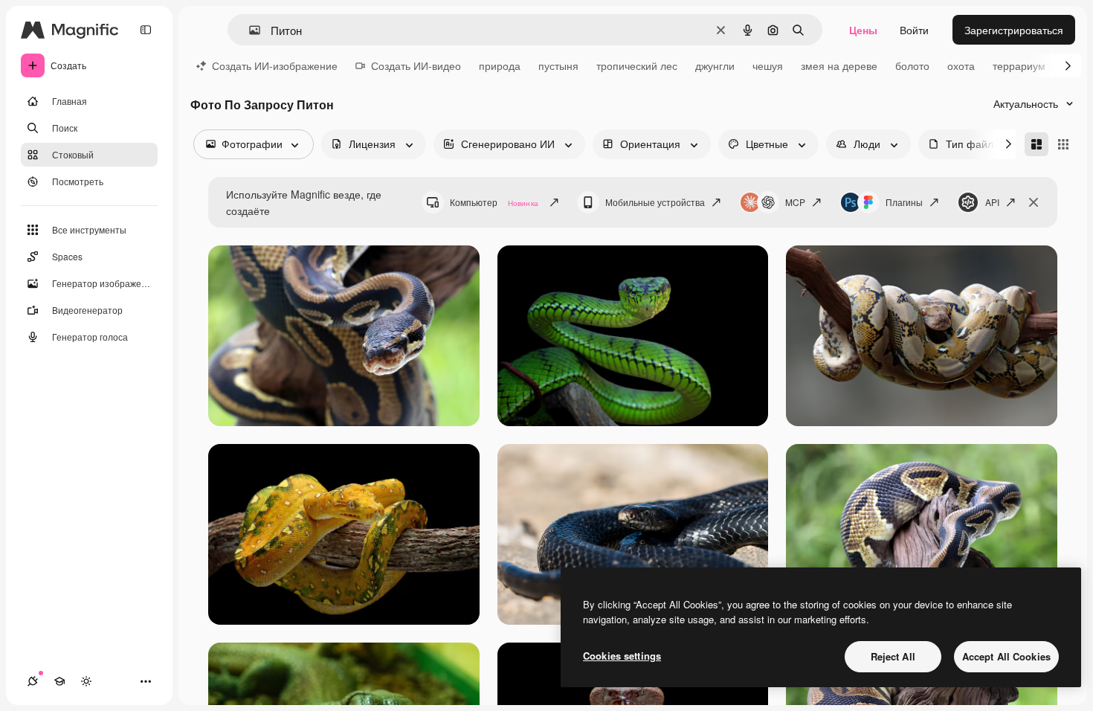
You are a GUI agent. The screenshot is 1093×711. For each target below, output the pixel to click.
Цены (863, 29)
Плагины (904, 202)
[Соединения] (33, 681)
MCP (795, 202)
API (992, 202)
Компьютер (494, 202)
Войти (914, 29)
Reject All (893, 656)
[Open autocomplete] (248, 30)
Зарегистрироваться (1013, 29)
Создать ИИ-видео (416, 65)
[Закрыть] (1033, 202)
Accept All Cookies (1006, 656)
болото (912, 65)
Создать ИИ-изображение (275, 65)
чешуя (767, 65)
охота (961, 65)
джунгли (715, 65)
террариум (1019, 65)
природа (499, 65)
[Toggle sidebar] (146, 30)
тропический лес (636, 65)
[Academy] (59, 681)
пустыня (558, 65)
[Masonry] (1036, 144)
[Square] (1063, 144)
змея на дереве (839, 65)
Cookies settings (622, 656)
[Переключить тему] (86, 681)
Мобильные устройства (655, 202)
